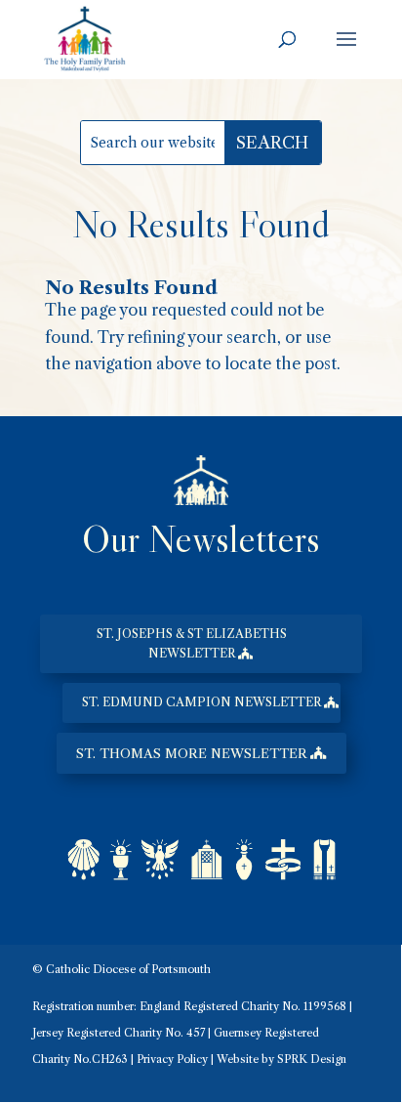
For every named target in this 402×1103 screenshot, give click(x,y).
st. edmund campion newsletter (201, 702)
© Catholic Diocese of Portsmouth (121, 969)
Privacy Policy (172, 1059)
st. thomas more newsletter (191, 753)
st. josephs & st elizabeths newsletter (192, 643)
